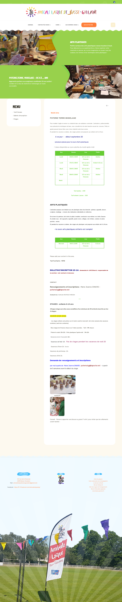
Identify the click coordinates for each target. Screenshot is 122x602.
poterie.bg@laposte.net (60, 290)
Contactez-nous (44, 25)
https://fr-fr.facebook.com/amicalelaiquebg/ (27, 487)
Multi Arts (55, 113)
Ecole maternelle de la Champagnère (98, 481)
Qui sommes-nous (71, 25)
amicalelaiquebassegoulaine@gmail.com (25, 483)
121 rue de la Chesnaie (23, 479)
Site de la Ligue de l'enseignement (98, 487)
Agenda (30, 25)
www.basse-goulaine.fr (98, 491)
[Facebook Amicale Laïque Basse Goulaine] (114, 2)
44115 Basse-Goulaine (23, 481)
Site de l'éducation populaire (98, 489)
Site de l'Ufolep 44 (98, 485)
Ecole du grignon (98, 479)
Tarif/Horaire (18, 112)
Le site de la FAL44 (98, 483)
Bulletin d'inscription (20, 115)
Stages (16, 119)
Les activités (88, 25)
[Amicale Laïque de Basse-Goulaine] (61, 12)
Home (58, 25)
